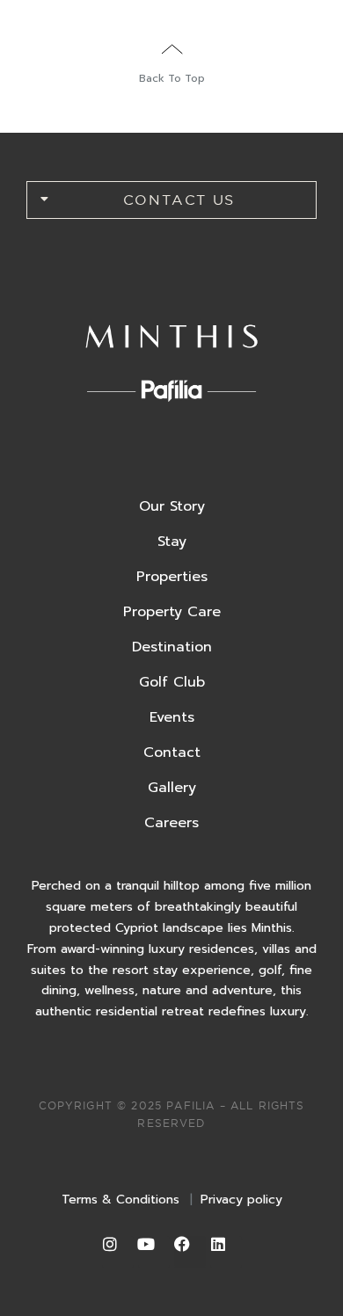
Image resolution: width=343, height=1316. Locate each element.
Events (172, 717)
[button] (171, 200)
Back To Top (172, 78)
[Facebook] (190, 1252)
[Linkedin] (226, 1252)
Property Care (172, 611)
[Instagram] (118, 1252)
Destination (172, 647)
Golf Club (172, 682)
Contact (172, 752)
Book (281, 25)
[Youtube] (154, 1252)
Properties (172, 576)
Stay (171, 541)
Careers (171, 822)
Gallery (172, 787)
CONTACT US (179, 199)
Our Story (172, 506)
